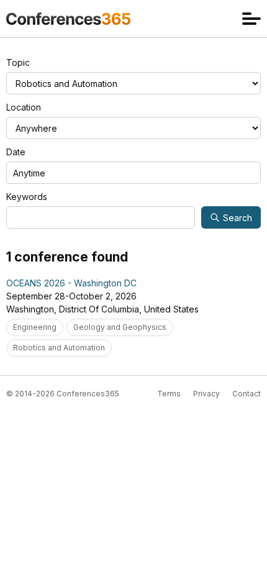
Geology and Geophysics (119, 327)
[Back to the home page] (68, 18)
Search (237, 217)
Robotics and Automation (59, 347)
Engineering (35, 327)
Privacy (206, 393)
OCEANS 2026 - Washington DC (71, 283)
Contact (246, 393)
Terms (169, 393)
